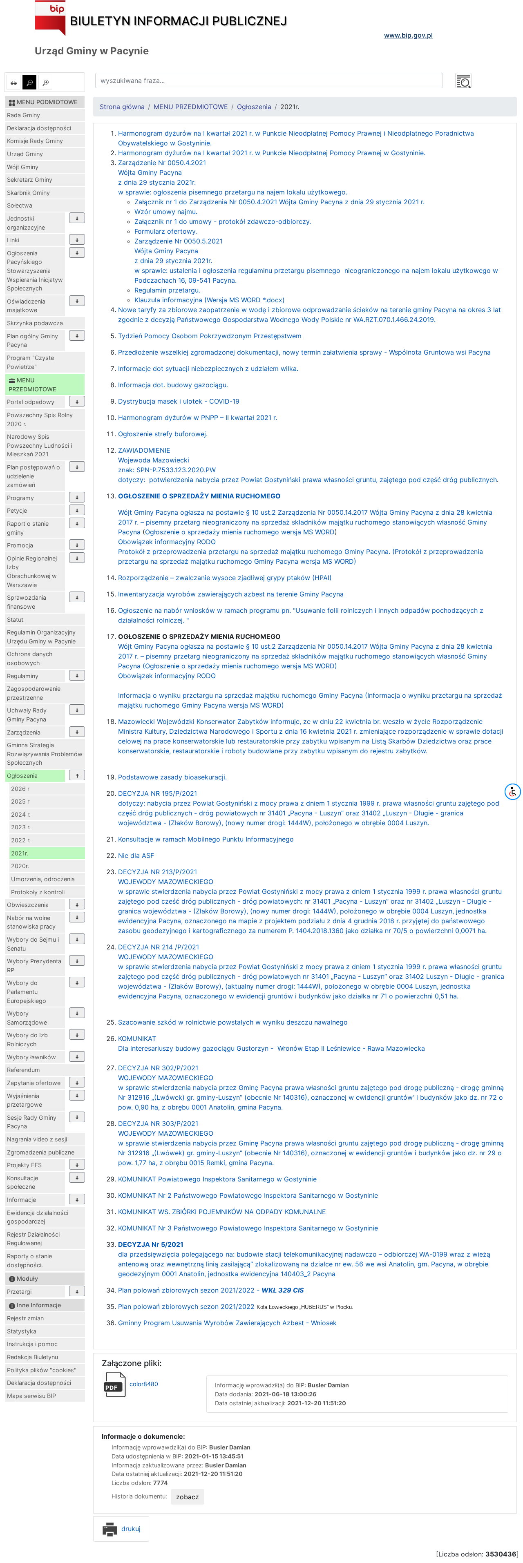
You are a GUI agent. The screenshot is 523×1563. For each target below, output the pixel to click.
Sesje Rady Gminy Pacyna (31, 1122)
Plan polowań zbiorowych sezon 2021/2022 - (211, 1290)
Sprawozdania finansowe (26, 602)
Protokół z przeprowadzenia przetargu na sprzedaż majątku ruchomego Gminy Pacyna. (255, 551)
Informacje (21, 1199)
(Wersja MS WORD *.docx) (244, 300)
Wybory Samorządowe (27, 1018)
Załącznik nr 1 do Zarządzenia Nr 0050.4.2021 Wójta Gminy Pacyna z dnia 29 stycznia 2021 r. (279, 202)
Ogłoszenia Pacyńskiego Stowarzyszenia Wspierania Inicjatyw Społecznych (35, 271)
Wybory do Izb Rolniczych (27, 1039)
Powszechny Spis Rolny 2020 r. (40, 419)
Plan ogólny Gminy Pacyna (32, 340)
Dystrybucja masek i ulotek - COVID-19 (178, 401)
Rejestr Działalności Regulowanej (33, 1239)
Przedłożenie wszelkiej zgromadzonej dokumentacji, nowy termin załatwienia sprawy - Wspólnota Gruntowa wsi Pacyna (304, 352)
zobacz (187, 1497)
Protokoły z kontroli (38, 892)
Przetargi (19, 1291)
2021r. (19, 853)
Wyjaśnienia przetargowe (24, 1100)
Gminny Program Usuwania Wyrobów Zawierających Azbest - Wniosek (227, 1323)
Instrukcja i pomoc (32, 1343)
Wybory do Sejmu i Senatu (33, 944)
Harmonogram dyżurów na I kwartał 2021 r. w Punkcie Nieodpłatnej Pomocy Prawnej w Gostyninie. (271, 153)
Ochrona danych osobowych (30, 658)
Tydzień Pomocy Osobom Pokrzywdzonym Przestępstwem (210, 336)
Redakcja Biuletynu (32, 1356)
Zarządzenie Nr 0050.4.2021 (162, 163)
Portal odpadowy (30, 401)
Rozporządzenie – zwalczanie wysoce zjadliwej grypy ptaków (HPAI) (225, 578)
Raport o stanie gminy (28, 528)
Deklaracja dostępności (39, 128)
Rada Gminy (23, 115)
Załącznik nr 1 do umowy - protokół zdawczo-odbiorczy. (222, 221)
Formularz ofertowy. (165, 231)
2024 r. (21, 814)
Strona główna (122, 107)
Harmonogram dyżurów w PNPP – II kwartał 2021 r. (197, 417)
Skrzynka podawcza (35, 322)
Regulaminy (22, 675)
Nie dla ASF (136, 855)
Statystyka (21, 1331)
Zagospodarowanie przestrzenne (33, 693)
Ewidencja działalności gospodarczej (37, 1217)
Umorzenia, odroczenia (43, 878)
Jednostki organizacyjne (26, 223)
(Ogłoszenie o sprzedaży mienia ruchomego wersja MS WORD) (240, 666)
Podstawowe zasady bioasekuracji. (172, 777)
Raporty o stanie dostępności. (29, 1260)
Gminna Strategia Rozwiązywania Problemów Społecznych (45, 753)
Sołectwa (19, 205)
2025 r (20, 801)
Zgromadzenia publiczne (40, 1152)
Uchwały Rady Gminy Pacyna (27, 715)
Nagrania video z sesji (37, 1139)
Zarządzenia (23, 732)
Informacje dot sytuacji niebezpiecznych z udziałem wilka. (208, 368)
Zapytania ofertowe (33, 1082)
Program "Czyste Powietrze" (30, 362)
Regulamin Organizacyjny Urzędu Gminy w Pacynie (41, 637)
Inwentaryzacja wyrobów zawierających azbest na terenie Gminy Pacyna (231, 594)
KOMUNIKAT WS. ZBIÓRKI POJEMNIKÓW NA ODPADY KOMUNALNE (222, 1212)
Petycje (17, 510)
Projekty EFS (24, 1164)
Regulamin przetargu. (167, 290)
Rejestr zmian (25, 1318)
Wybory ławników (31, 1057)
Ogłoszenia (22, 775)
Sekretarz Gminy (29, 179)
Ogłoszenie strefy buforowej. (163, 434)
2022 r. (21, 840)
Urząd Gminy (25, 153)
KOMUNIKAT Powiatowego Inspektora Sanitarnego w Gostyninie (217, 1179)
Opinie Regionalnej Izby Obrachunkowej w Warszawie (32, 571)
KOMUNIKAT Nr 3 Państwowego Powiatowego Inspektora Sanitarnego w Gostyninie (248, 1228)
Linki (13, 240)
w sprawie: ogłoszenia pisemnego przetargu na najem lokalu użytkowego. (232, 192)
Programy (20, 497)
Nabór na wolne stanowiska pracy (31, 922)
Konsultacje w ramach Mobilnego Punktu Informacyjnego (206, 839)
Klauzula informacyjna (169, 300)
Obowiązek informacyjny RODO (167, 542)
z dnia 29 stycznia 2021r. (157, 182)
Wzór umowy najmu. (165, 212)
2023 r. (21, 827)
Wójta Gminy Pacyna (150, 172)
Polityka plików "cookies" (41, 1370)
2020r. (20, 865)
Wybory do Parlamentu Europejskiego (26, 991)
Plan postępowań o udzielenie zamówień (33, 476)
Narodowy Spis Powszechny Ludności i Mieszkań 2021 (39, 445)
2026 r (20, 788)
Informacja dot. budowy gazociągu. (173, 385)
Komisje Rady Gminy (35, 140)
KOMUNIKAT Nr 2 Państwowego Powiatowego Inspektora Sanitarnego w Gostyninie (248, 1195)
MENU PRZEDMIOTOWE (191, 107)
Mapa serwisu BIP (31, 1395)
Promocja (20, 545)
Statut (15, 619)
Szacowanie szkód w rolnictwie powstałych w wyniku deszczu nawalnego (233, 1022)
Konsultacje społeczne (22, 1182)
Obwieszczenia (28, 904)
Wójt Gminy (22, 166)
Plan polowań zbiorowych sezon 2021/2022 (235, 1306)
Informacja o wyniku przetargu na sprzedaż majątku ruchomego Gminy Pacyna (240, 695)
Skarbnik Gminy (28, 192)
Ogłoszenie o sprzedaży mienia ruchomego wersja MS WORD (240, 532)
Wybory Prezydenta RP (34, 966)
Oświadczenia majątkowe (26, 306)
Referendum (23, 1069)
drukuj (130, 1529)
